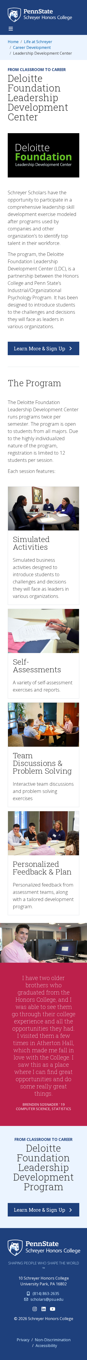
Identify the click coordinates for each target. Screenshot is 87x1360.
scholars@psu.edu (46, 1299)
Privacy (23, 1339)
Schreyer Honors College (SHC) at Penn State (44, 1248)
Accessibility (46, 1345)
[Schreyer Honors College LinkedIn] (44, 1309)
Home (13, 41)
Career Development (32, 47)
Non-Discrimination (53, 1339)
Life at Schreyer (38, 41)
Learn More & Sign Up (40, 348)
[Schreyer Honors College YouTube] (53, 1309)
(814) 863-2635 (45, 1293)
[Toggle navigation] (11, 28)
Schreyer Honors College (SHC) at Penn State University (41, 15)
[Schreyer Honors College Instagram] (35, 1309)
